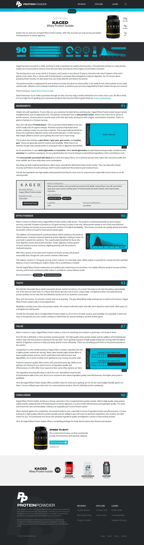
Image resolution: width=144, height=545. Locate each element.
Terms (109, 536)
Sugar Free (66, 198)
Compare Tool (101, 510)
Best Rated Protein (84, 515)
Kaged (21, 192)
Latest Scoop (101, 515)
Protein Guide (117, 510)
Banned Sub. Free (54, 198)
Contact (124, 536)
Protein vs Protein (84, 520)
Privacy (116, 536)
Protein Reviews (83, 510)
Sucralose (87, 206)
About (103, 536)
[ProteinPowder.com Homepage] (31, 4)
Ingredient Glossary (119, 520)
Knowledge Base (118, 515)
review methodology (102, 98)
